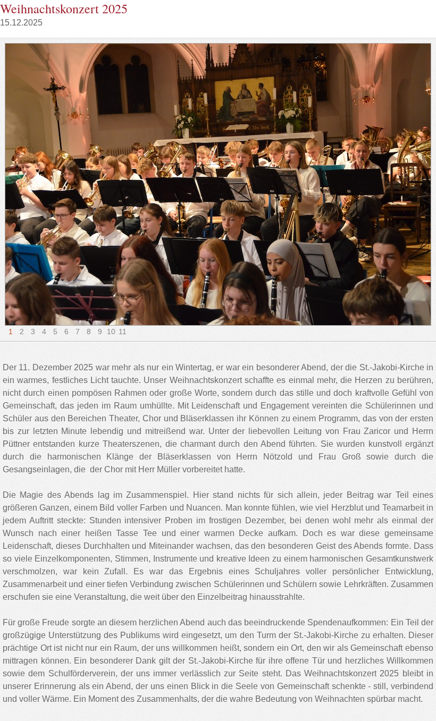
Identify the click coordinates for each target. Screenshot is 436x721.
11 (123, 331)
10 (111, 331)
